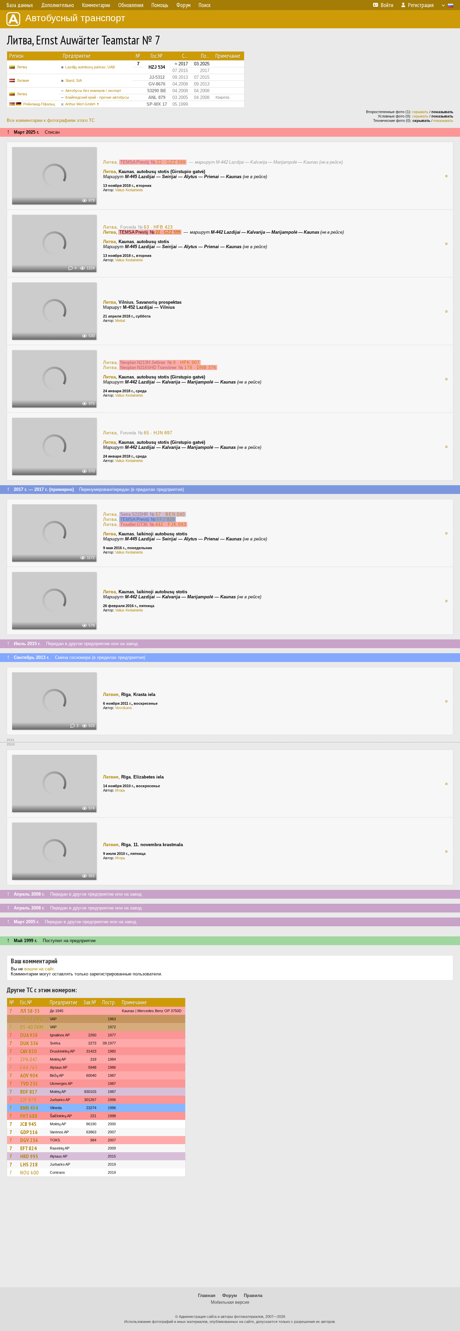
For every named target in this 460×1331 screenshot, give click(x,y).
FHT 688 (28, 1115)
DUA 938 (29, 1035)
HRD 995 (29, 1156)
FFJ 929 (166, 519)
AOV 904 (29, 1075)
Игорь (120, 790)
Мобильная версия (230, 1302)
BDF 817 (28, 1091)
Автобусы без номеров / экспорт (93, 91)
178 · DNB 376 (200, 367)
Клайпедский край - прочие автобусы (97, 97)
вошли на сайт (39, 968)
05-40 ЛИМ (32, 1027)
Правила (253, 1295)
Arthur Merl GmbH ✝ (82, 104)
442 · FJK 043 (170, 524)
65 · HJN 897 (158, 432)
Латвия (23, 80)
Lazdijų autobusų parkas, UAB (90, 67)
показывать (443, 121)
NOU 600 (29, 1172)
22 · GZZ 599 (171, 162)
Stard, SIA (73, 80)
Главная (207, 1295)
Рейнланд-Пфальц (39, 104)
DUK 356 (29, 1043)
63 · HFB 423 (158, 227)
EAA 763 (29, 1067)
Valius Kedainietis (129, 190)
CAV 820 (28, 1051)
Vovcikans (123, 708)
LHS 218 (29, 1164)
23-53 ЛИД (32, 1019)
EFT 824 (28, 1148)
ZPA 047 (29, 1059)
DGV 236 (29, 1140)
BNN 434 (29, 1107)
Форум (229, 1295)
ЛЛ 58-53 (30, 1010)
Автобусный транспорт (75, 18)
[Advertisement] (230, 1235)
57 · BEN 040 (170, 514)
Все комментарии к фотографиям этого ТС (51, 120)
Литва (22, 67)
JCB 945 (28, 1124)
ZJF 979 (28, 1099)
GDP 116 (29, 1132)
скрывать (420, 112)
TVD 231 (29, 1083)
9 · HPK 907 (186, 362)
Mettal (120, 321)
